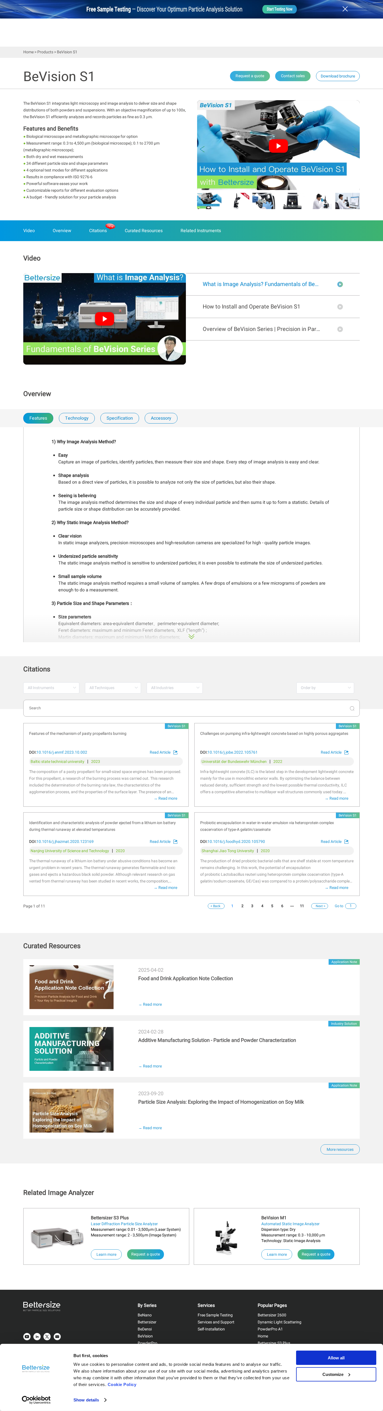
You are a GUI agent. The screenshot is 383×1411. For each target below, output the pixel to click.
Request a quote (145, 1254)
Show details (86, 1400)
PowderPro (147, 1343)
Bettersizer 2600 (272, 1315)
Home (28, 52)
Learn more (109, 1254)
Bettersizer (147, 1322)
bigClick (31, 962)
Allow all (336, 1357)
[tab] (38, 418)
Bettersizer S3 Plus (274, 1343)
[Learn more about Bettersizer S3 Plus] (57, 1237)
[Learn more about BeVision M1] (227, 1239)
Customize (332, 1374)
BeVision (145, 1336)
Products (45, 52)
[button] (202, 149)
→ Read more (165, 798)
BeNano (145, 1315)
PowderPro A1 (270, 1329)
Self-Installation (211, 1329)
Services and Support (216, 1322)
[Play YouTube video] (278, 146)
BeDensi (145, 1329)
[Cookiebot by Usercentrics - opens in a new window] (36, 1400)
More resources (340, 1149)
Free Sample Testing (215, 1315)
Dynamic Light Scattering (279, 1322)
